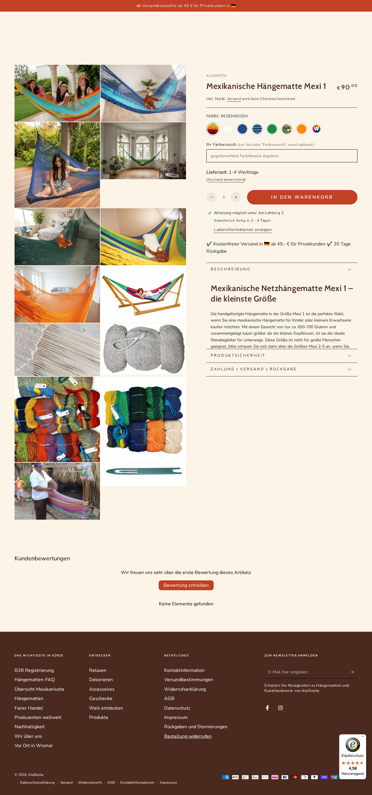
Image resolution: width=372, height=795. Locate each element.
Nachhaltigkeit (30, 727)
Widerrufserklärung (185, 689)
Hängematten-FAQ (35, 679)
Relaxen (97, 670)
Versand (234, 98)
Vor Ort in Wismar (34, 745)
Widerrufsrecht (90, 782)
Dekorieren (101, 679)
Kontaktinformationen (137, 782)
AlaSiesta (216, 75)
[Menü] (362, 737)
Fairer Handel (29, 708)
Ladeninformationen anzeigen (243, 229)
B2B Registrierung (34, 670)
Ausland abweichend (226, 179)
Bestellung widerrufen (188, 736)
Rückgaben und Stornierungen (196, 727)
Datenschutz (177, 708)
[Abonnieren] (354, 671)
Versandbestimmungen (188, 679)
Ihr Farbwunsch (260, 145)
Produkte (98, 717)
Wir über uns (28, 736)
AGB (169, 698)
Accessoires (102, 689)
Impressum (176, 717)
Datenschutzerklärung (37, 782)
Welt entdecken (106, 708)
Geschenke (100, 698)
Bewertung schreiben (186, 585)
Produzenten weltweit (38, 717)
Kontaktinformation (184, 670)
